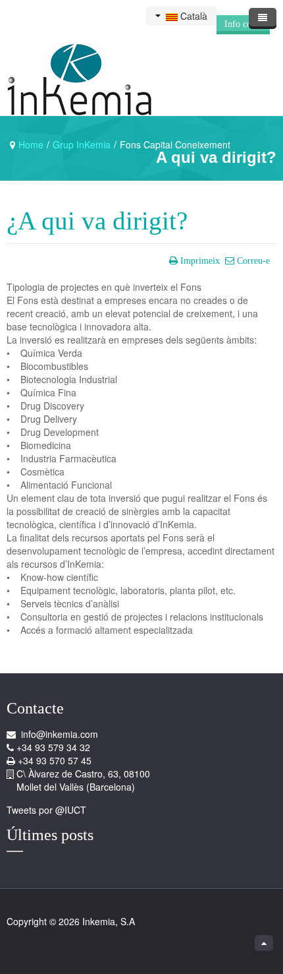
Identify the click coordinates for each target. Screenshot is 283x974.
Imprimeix (200, 260)
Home (30, 144)
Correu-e (253, 260)
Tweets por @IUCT (46, 809)
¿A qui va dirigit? (97, 221)
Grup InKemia (82, 144)
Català (192, 15)
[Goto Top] (264, 943)
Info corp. (243, 24)
